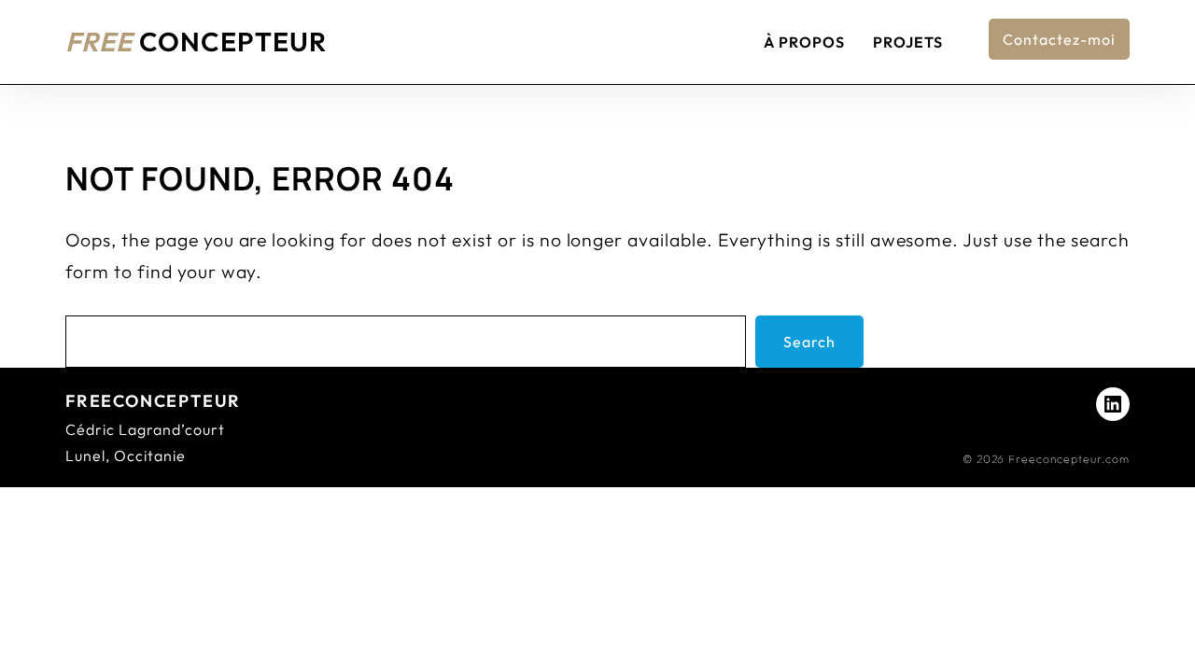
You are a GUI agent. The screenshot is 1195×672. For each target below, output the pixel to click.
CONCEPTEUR (196, 41)
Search (809, 341)
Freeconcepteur (153, 401)
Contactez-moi (1059, 39)
